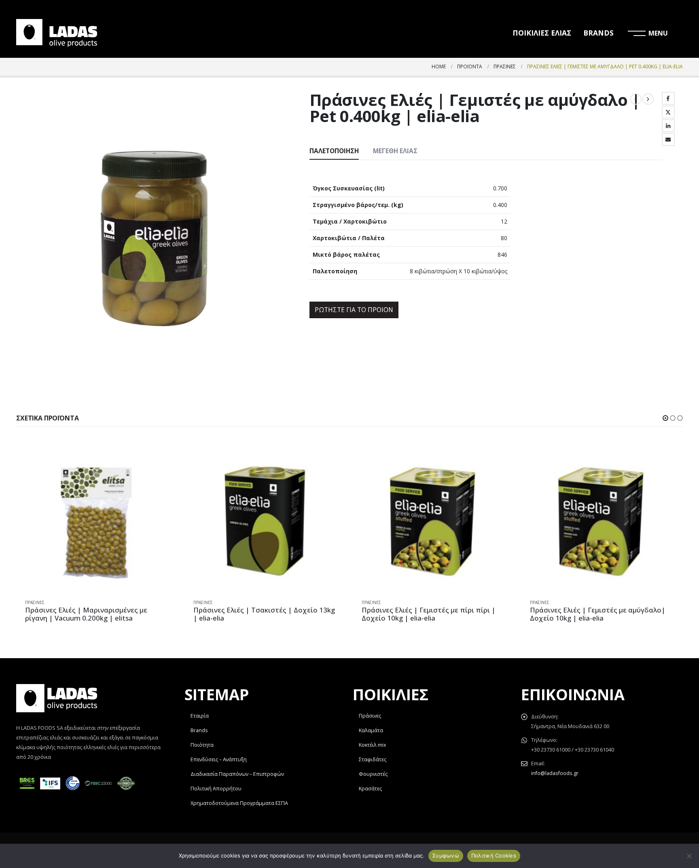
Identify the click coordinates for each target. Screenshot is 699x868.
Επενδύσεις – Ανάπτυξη (219, 759)
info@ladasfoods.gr (554, 773)
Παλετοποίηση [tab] (334, 151)
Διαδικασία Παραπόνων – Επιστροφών (237, 774)
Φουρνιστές (373, 774)
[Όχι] (689, 856)
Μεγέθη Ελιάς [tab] (395, 151)
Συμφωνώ (445, 855)
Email (668, 139)
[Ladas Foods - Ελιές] (56, 33)
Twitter (668, 112)
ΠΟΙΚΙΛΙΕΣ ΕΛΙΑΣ (542, 33)
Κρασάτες (370, 788)
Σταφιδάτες (372, 759)
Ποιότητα (202, 744)
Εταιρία (200, 715)
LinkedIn (668, 125)
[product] (96, 520)
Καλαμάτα (371, 730)
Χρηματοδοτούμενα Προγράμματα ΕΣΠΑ (239, 803)
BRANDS (598, 33)
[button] (665, 418)
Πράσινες (34, 602)
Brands (199, 730)
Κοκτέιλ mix (372, 744)
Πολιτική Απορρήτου (216, 788)
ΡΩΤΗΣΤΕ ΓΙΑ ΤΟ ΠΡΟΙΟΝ (354, 309)
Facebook (668, 98)
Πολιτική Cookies (493, 855)
